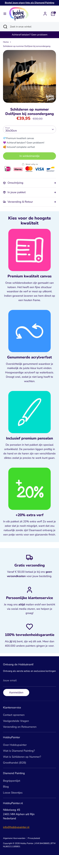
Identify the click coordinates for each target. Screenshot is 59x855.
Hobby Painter (26, 843)
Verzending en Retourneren (19, 727)
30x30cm (11, 130)
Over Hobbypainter (15, 745)
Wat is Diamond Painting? (19, 751)
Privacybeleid (34, 838)
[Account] (45, 13)
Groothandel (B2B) (14, 762)
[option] (29, 76)
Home (6, 42)
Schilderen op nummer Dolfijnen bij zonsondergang (26, 46)
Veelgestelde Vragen (16, 721)
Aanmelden (16, 692)
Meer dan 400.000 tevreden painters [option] (29, 34)
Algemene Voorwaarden (14, 838)
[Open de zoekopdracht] (5, 27)
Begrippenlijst (11, 781)
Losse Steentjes (13, 792)
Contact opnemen (14, 715)
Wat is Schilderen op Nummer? (22, 757)
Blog (6, 786)
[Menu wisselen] (5, 14)
